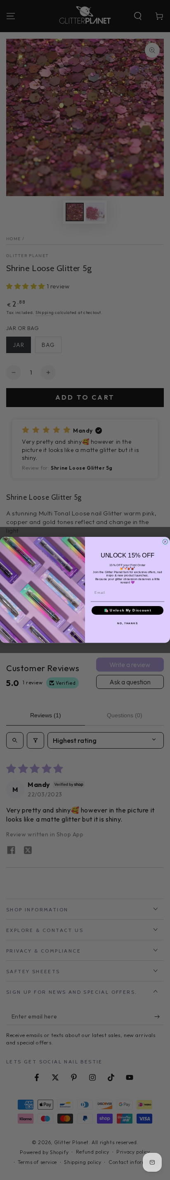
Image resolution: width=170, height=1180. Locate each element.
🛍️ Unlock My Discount (127, 610)
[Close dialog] (165, 542)
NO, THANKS (127, 623)
